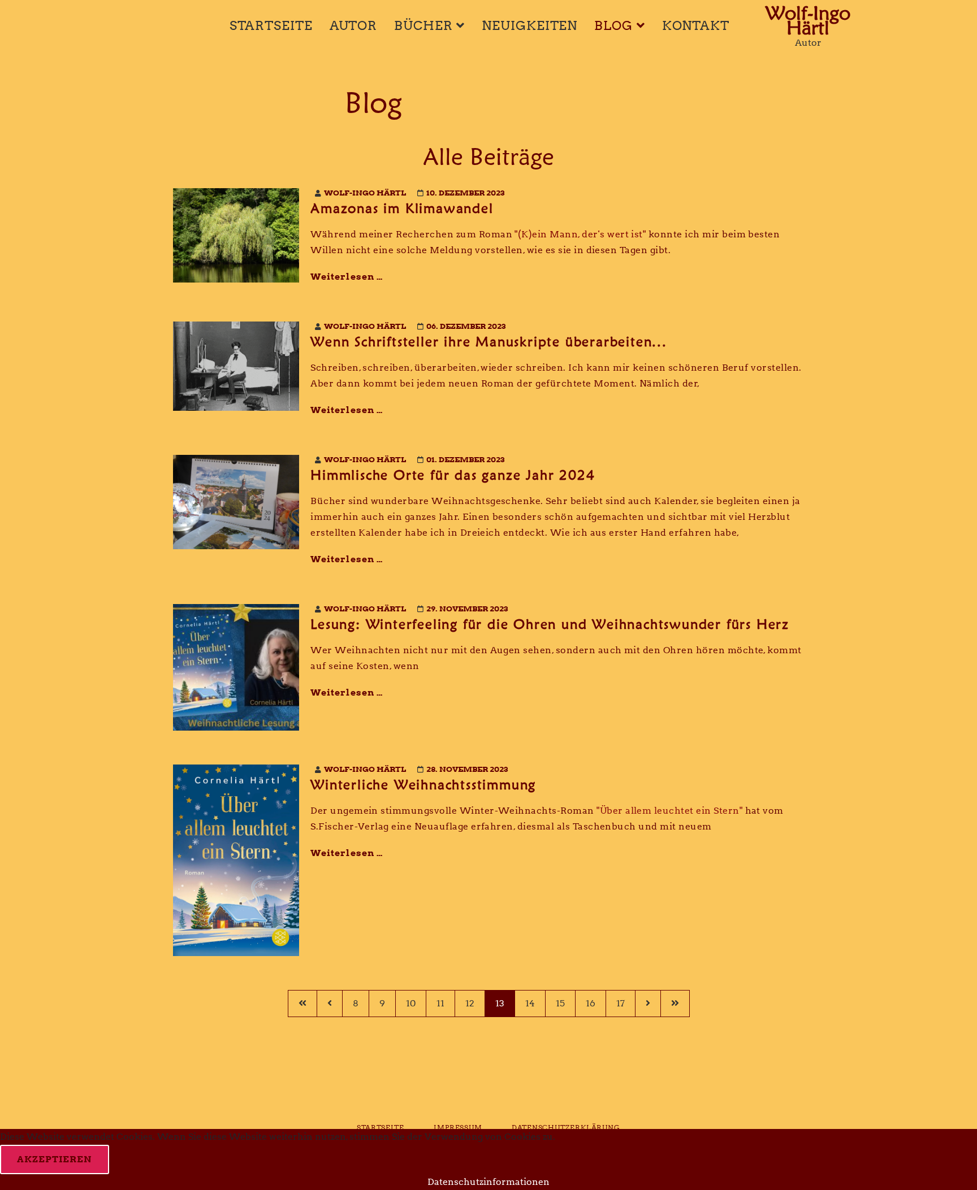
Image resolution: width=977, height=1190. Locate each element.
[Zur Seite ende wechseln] (675, 1003)
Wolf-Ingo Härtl (808, 18)
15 (560, 1003)
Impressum (458, 1127)
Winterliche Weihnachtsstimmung (423, 784)
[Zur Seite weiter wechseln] (647, 1003)
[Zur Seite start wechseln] (302, 1003)
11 (440, 1003)
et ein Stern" (713, 810)
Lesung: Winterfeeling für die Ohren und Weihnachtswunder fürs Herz (549, 624)
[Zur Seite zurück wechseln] (329, 1003)
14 (530, 1003)
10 (411, 1003)
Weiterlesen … (346, 276)
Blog (613, 25)
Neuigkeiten (529, 25)
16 (590, 1003)
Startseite (271, 25)
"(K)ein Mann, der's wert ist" (580, 234)
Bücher (423, 25)
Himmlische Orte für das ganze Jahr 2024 (452, 475)
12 (469, 1003)
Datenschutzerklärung (566, 1127)
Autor (354, 25)
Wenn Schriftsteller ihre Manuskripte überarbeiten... (488, 341)
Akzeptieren (54, 1159)
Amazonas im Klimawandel (401, 208)
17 (620, 1003)
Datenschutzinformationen (488, 1181)
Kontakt (695, 25)
